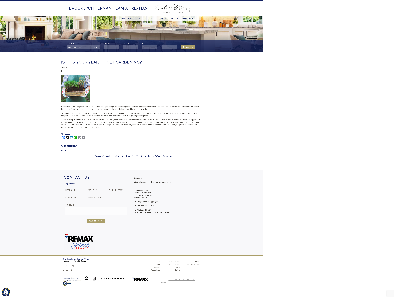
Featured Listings (125, 18)
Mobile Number (94, 197)
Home (63, 71)
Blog (158, 264)
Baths (164, 43)
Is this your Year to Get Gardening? (101, 62)
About (171, 18)
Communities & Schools (187, 18)
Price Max (126, 43)
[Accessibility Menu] (6, 292)
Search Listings (142, 18)
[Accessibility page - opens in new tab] (67, 284)
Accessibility (155, 270)
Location (70, 44)
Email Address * (116, 190)
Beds (144, 43)
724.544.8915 (70, 266)
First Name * (70, 190)
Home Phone (71, 197)
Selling (163, 18)
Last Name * (92, 190)
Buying (154, 18)
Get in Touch (96, 221)
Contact (157, 267)
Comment (69, 205)
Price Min (107, 43)
